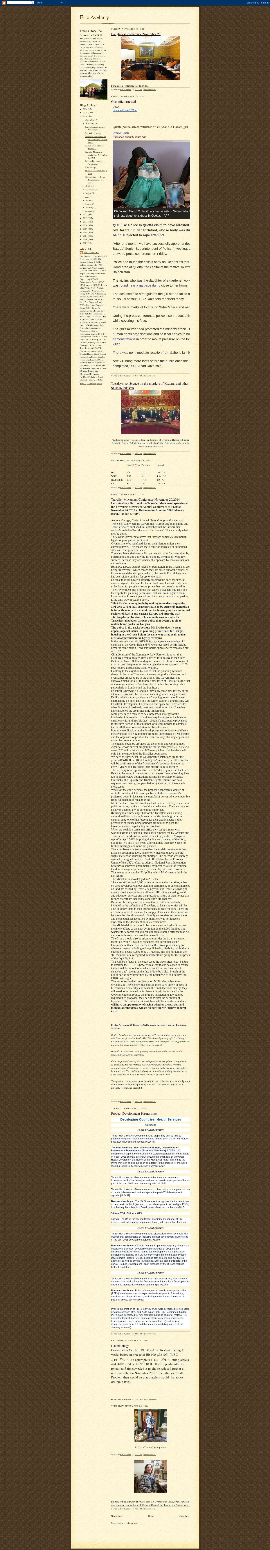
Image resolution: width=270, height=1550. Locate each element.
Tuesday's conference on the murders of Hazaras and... (96, 139)
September (90, 189)
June (87, 196)
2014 (85, 116)
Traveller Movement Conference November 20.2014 (96, 154)
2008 (85, 232)
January (89, 211)
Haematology (90, 167)
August (88, 193)
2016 (85, 109)
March (88, 204)
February (89, 207)
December (90, 119)
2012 (85, 218)
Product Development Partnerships (94, 162)
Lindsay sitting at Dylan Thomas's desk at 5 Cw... (95, 180)
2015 (85, 112)
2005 (85, 243)
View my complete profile (91, 383)
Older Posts (184, 1516)
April (87, 200)
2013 (85, 214)
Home (151, 1516)
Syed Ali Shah (121, 133)
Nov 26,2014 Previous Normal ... (94, 147)
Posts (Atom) (131, 1522)
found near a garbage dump (140, 285)
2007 (85, 235)
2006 (85, 239)
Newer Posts (117, 1516)
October (89, 186)
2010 (85, 225)
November (90, 123)
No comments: (149, 90)
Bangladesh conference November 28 (95, 128)
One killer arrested (93, 133)
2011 (85, 221)
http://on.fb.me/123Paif (125, 110)
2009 (85, 228)
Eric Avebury (94, 17)
